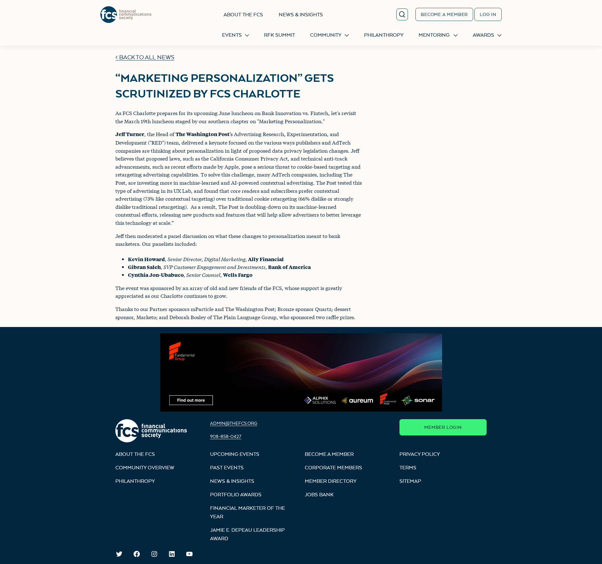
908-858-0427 (225, 436)
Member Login (443, 427)
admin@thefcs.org (233, 423)
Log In (488, 14)
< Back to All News (144, 57)
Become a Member (444, 14)
